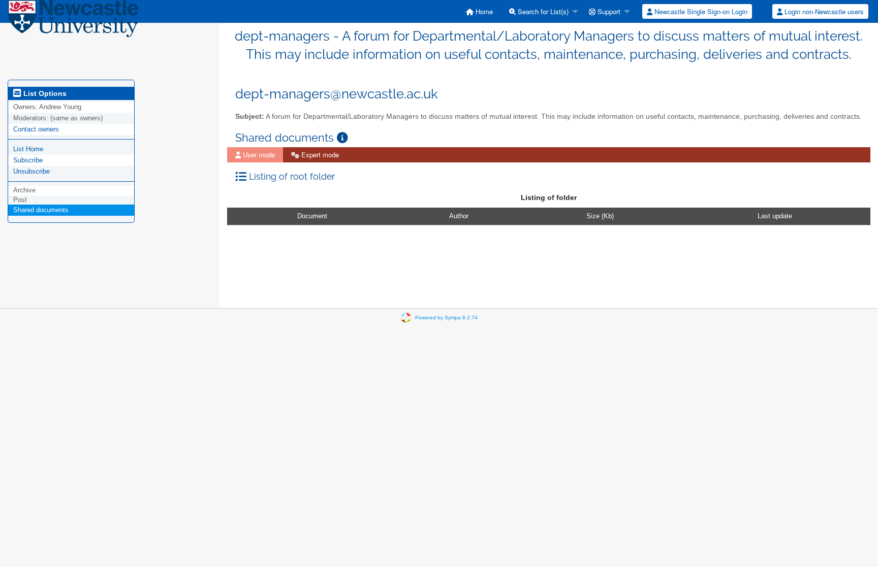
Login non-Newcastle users (823, 11)
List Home (28, 149)
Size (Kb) (600, 216)
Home (483, 11)
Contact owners (36, 129)
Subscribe (28, 160)
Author (458, 216)
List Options (44, 93)
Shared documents (41, 210)
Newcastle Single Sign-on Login (699, 11)
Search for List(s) (542, 11)
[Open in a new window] (342, 137)
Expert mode (319, 154)
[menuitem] (479, 11)
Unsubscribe (31, 171)
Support (607, 11)
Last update (775, 216)
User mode (258, 154)
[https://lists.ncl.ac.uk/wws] (73, 21)
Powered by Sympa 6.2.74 (446, 317)
